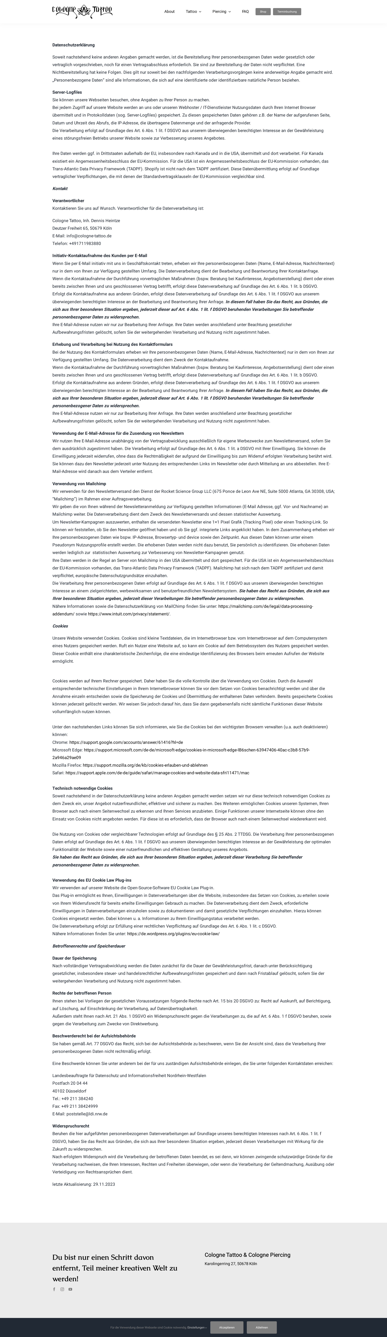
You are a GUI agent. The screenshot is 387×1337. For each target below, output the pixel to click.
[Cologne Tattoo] (82, 6)
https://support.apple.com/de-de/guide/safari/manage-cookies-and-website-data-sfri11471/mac (157, 773)
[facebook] (54, 1289)
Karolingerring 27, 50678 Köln (231, 1264)
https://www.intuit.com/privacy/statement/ (129, 614)
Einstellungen (196, 1327)
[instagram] (62, 1289)
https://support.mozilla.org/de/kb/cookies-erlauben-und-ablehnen (145, 765)
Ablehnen (262, 1327)
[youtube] (70, 1289)
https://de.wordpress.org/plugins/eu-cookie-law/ (173, 934)
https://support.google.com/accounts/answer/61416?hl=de (126, 742)
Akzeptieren (226, 1327)
